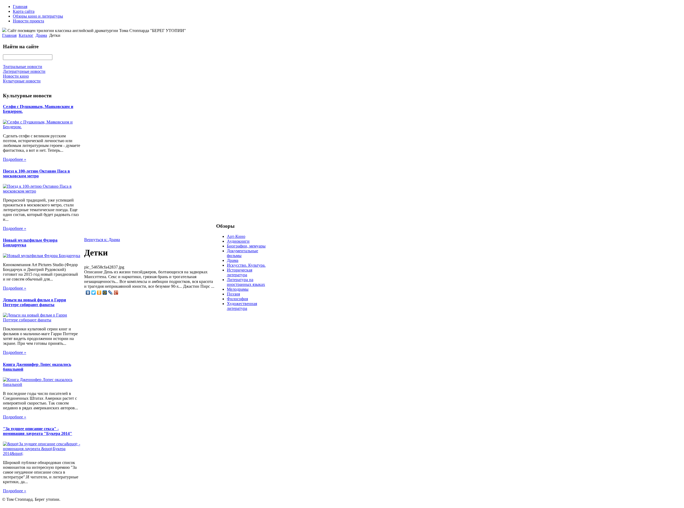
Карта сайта (23, 11)
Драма (41, 35)
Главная (20, 6)
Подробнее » (14, 159)
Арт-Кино (236, 236)
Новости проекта (28, 21)
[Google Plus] (116, 292)
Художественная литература (242, 306)
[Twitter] (93, 292)
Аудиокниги (238, 241)
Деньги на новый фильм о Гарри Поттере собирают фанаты (34, 302)
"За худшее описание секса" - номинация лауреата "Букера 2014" (37, 431)
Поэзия (233, 294)
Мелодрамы (237, 289)
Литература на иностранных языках (246, 282)
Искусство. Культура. (246, 265)
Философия (237, 299)
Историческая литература (239, 272)
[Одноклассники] (99, 292)
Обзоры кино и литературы (38, 16)
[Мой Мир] (105, 292)
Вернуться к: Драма (102, 239)
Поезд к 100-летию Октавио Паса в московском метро (36, 173)
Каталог (26, 35)
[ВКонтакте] (88, 292)
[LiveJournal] (110, 292)
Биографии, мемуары (246, 246)
